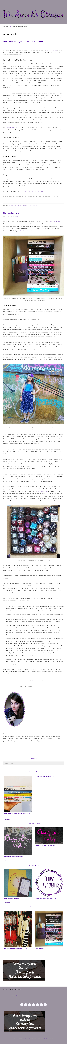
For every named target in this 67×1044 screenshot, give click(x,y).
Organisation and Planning (22, 205)
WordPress (46, 1038)
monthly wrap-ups (42, 491)
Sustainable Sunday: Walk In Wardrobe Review (23, 41)
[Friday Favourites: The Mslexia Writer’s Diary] (49, 896)
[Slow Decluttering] (49, 946)
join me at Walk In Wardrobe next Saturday (33, 191)
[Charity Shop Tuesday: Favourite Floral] (18, 854)
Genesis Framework (38, 1038)
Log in (51, 1038)
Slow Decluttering (11, 213)
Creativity (11, 680)
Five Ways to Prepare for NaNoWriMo (44, 776)
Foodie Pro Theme (27, 1038)
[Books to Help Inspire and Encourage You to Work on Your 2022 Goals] (18, 811)
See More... (8, 819)
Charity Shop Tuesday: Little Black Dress (45, 845)
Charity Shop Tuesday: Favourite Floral (13, 856)
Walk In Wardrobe (51, 50)
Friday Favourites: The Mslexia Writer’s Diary (46, 898)
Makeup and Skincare (25, 680)
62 (21, 686)
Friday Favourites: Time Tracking (12, 898)
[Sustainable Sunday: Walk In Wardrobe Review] (18, 946)
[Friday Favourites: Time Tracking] (18, 896)
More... (46, 741)
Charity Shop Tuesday (55, 221)
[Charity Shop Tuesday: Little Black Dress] (49, 843)
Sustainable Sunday (33, 205)
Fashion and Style (12, 205)
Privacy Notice (14, 995)
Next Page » (28, 686)
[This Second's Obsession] (33, 21)
